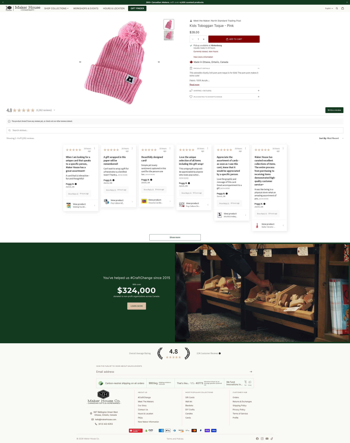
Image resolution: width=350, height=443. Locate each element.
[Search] (337, 8)
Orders (236, 397)
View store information (203, 57)
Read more (194, 84)
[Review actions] (94, 148)
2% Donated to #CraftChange (207, 97)
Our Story (142, 405)
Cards (188, 417)
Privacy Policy (239, 409)
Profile (235, 417)
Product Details (201, 68)
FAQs (140, 417)
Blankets (189, 405)
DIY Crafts (190, 409)
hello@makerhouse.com (105, 419)
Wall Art (188, 401)
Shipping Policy (240, 405)
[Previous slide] (80, 62)
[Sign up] (251, 372)
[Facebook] (257, 438)
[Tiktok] (271, 438)
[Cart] (343, 8)
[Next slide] (159, 62)
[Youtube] (267, 438)
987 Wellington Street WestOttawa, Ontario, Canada (106, 413)
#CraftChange (144, 397)
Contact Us (143, 409)
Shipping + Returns (202, 91)
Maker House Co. (91, 438)
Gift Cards (189, 397)
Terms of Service (240, 413)
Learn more (137, 306)
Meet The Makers (146, 401)
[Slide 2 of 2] (169, 35)
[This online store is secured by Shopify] (149, 430)
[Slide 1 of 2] (169, 24)
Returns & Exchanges (242, 401)
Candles (189, 413)
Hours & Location (145, 413)
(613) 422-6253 (105, 424)
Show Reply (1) (73, 194)
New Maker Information (148, 422)
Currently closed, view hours (205, 51)
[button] (54, 110)
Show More (122, 175)
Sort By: (323, 138)
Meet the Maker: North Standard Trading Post (217, 20)
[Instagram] (262, 438)
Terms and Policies (175, 439)
